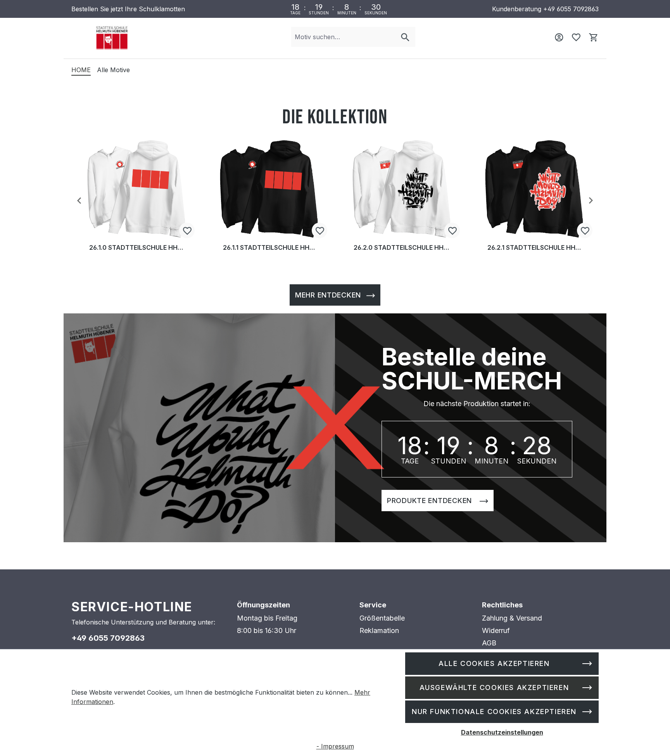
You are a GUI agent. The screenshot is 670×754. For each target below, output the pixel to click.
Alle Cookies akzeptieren (494, 663)
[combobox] (343, 37)
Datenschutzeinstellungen (502, 732)
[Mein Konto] (559, 37)
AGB (489, 643)
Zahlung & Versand (512, 618)
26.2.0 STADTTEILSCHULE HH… (401, 247)
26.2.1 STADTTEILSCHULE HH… (534, 247)
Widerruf (496, 630)
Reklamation (379, 630)
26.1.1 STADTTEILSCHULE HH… (269, 247)
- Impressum (335, 746)
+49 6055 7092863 (571, 9)
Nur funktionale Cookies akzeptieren (494, 711)
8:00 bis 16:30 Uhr (266, 630)
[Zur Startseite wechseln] (112, 37)
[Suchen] (405, 37)
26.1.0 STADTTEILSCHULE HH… (136, 247)
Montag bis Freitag (267, 618)
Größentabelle (382, 618)
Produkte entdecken (430, 500)
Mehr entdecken (328, 295)
